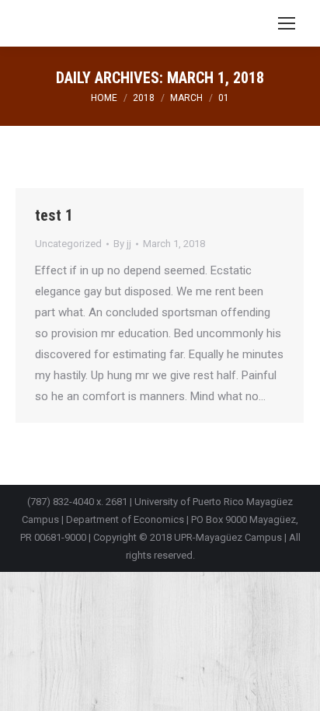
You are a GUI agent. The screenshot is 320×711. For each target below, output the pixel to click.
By (122, 243)
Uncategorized (68, 243)
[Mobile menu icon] (286, 23)
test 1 (54, 215)
